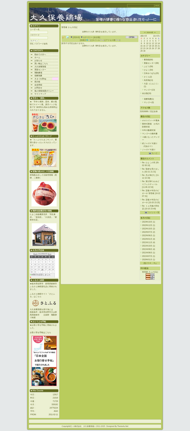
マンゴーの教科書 (149, 133)
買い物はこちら (39, 63)
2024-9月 (150, 32)
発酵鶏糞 (36, 76)
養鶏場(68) (148, 60)
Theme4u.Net (122, 426)
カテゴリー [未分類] (91, 37)
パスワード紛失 (41, 44)
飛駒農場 (36, 73)
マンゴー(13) (149, 90)
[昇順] (89, 40)
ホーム (35, 57)
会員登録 (36, 85)
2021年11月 (147, 242)
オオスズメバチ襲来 (150, 120)
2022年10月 (147, 229)
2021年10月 (147, 246)
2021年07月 (147, 256)
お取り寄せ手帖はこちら (40, 332)
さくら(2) (148, 77)
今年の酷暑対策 (149, 130)
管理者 (64, 27)
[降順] (101, 40)
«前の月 (143, 36)
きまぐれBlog (38, 79)
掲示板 (35, 82)
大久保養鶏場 (38, 67)
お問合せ (36, 88)
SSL (32, 44)
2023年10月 (147, 222)
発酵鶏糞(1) (149, 99)
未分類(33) (146, 93)
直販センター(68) (151, 63)
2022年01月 (147, 239)
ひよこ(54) (148, 70)
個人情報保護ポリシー (42, 91)
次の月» (156, 36)
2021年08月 (147, 253)
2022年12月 (147, 225)
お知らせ (36, 60)
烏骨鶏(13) (148, 80)
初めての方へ (38, 54)
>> (155, 32)
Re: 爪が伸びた (148, 175)
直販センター (38, 69)
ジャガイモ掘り (149, 149)
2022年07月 (147, 232)
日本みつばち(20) (151, 73)
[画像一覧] (68, 37)
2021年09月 (147, 249)
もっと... (155, 153)
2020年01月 (147, 259)
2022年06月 (147, 235)
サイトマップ (38, 94)
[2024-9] (76, 37)
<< (145, 32)
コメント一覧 (153, 212)
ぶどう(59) (148, 66)
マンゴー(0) (149, 102)
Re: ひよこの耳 (148, 162)
